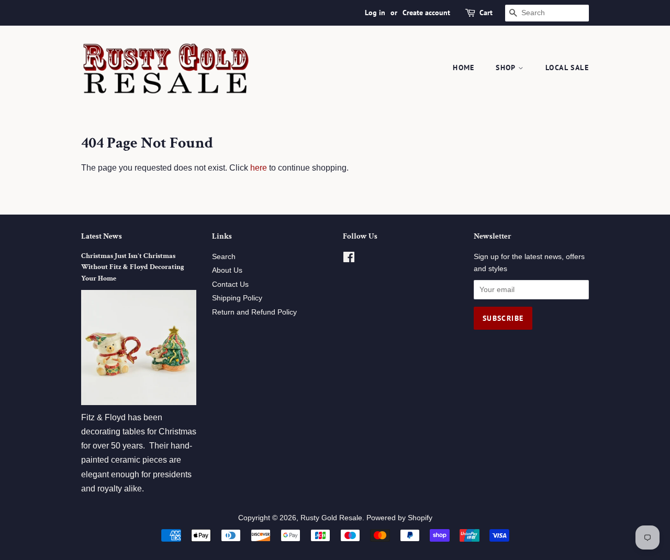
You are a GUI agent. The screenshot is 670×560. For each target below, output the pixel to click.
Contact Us (230, 284)
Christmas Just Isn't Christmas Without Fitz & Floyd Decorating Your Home (132, 267)
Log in (375, 12)
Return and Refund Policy (254, 312)
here (258, 167)
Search (224, 257)
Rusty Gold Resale (331, 518)
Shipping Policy (237, 298)
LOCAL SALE (567, 67)
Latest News (101, 236)
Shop (507, 67)
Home (464, 67)
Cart (486, 12)
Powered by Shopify (399, 518)
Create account (426, 12)
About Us (227, 270)
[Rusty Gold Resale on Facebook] (349, 259)
